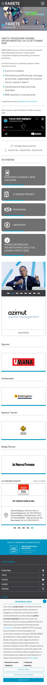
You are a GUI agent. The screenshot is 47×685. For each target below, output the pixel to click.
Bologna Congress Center (28, 101)
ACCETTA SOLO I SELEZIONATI (23, 675)
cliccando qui (8, 628)
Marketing (27, 665)
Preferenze (28, 662)
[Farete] (10, 3)
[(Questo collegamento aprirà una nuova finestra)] (23, 362)
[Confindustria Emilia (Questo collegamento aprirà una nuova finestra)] (23, 549)
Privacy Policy (33, 658)
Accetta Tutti (23, 680)
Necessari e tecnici (11, 662)
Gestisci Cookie (23, 670)
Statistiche (9, 665)
